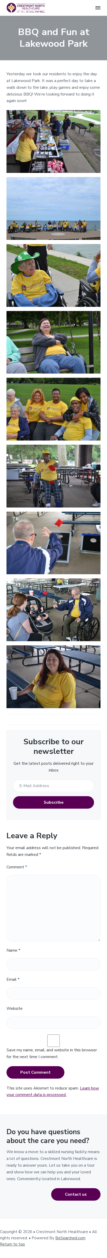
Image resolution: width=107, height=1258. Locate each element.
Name (13, 950)
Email (12, 979)
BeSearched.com (70, 1238)
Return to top (12, 1244)
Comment (16, 867)
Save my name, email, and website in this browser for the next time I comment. (51, 1053)
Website (14, 1008)
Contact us (76, 1194)
